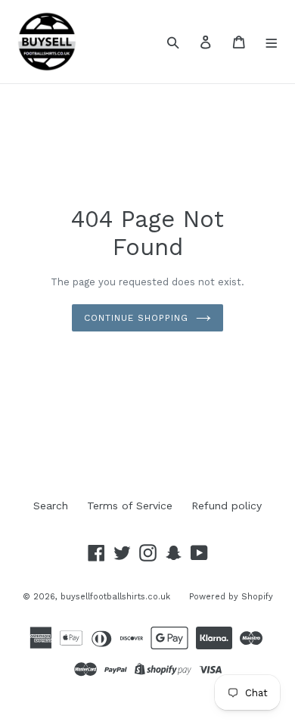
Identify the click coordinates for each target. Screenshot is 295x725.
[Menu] (272, 42)
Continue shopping (136, 318)
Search (50, 505)
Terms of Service (129, 505)
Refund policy (226, 505)
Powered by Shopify (231, 597)
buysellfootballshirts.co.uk (115, 597)
